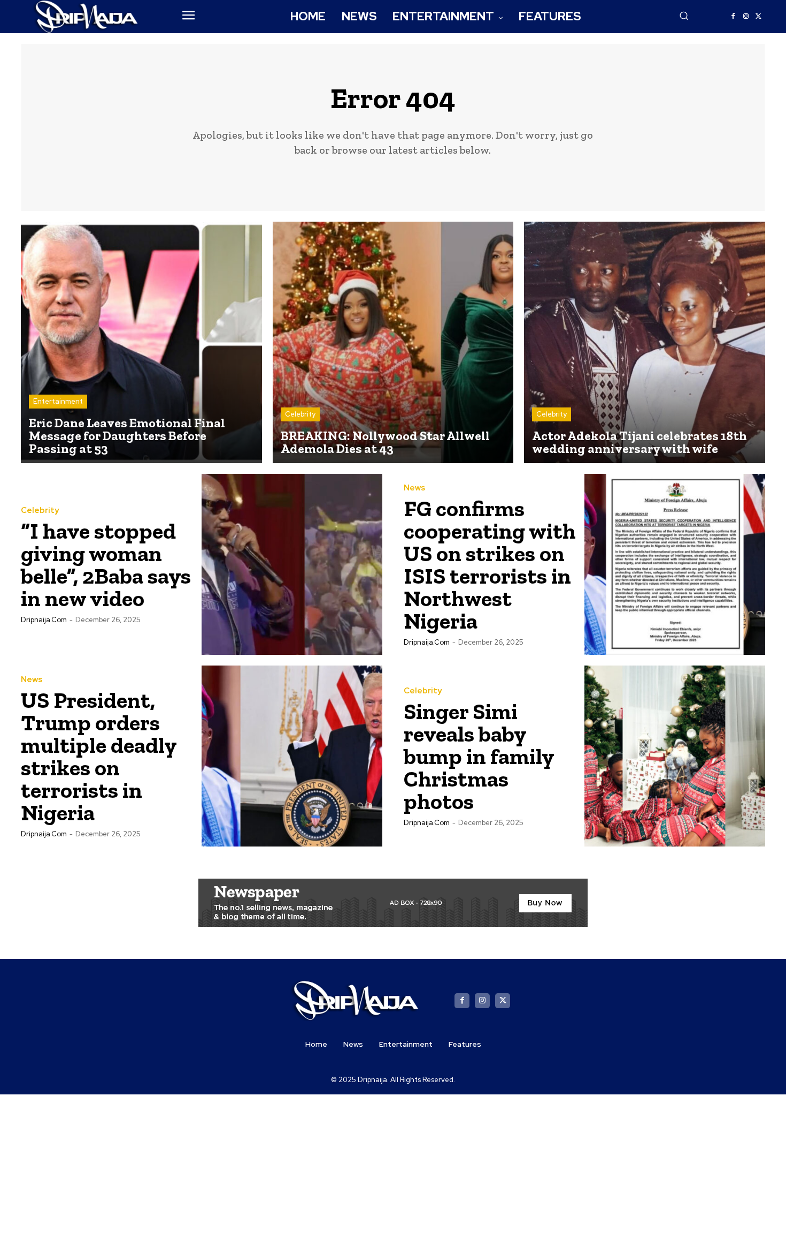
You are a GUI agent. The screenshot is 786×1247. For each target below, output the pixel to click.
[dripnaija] (86, 16)
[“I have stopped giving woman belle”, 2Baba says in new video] (292, 564)
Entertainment (58, 401)
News (414, 488)
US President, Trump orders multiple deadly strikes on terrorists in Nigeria (99, 756)
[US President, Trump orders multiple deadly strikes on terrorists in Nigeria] (292, 756)
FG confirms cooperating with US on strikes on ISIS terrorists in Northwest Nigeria (490, 564)
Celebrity (300, 414)
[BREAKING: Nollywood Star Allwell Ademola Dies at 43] (393, 342)
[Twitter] (758, 16)
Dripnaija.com (44, 619)
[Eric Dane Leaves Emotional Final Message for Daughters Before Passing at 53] (141, 342)
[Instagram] (745, 16)
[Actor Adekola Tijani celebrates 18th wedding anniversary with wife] (644, 342)
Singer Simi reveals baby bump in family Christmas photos (479, 756)
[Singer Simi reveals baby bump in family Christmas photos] (674, 756)
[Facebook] (733, 16)
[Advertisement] (393, 1169)
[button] (684, 15)
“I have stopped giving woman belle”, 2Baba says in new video (106, 564)
